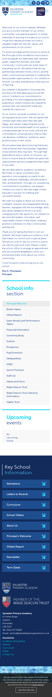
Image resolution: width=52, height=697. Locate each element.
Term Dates (13, 567)
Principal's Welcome (19, 536)
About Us (12, 525)
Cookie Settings (37, 685)
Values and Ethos (15, 381)
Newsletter (13, 557)
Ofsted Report (14, 315)
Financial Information (17, 329)
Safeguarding (13, 358)
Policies (10, 341)
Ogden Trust (13, 402)
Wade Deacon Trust (16, 387)
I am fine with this (26, 690)
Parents (6, 644)
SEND (9, 364)
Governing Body (15, 335)
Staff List (11, 375)
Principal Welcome (16, 303)
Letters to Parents (17, 494)
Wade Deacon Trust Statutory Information (22, 395)
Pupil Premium (14, 352)
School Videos (15, 515)
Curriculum (13, 504)
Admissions (13, 483)
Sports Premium (15, 370)
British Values (13, 309)
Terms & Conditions (27, 672)
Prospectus (12, 347)
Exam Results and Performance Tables (23, 322)
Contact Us (8, 654)
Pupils (5, 651)
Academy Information (13, 641)
